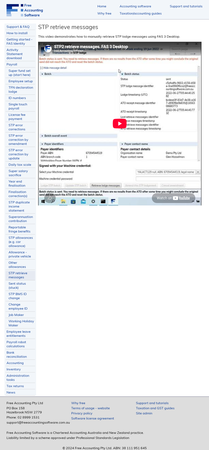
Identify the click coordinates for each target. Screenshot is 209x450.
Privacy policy (81, 413)
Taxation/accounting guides (141, 13)
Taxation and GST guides (155, 408)
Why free (104, 13)
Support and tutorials (186, 6)
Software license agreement (92, 418)
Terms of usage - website (90, 408)
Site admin (144, 413)
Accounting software (135, 6)
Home (101, 6)
